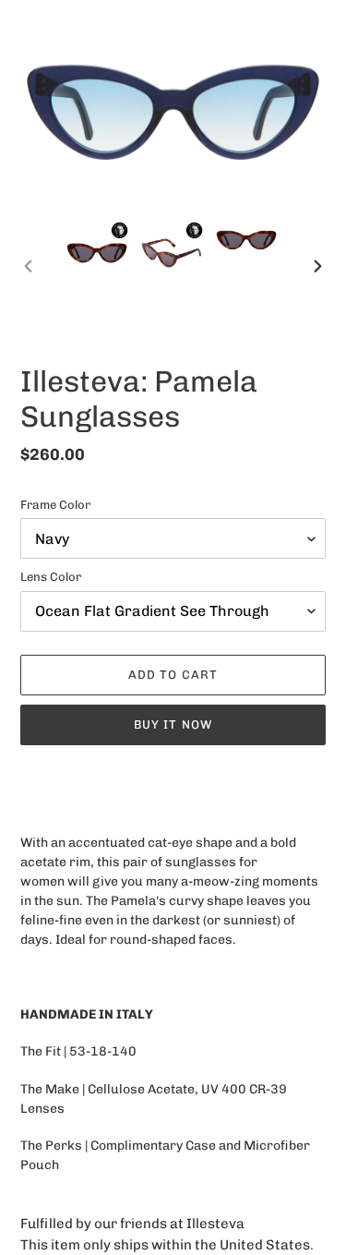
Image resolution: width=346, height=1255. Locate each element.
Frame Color (55, 505)
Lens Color (50, 577)
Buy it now (172, 724)
